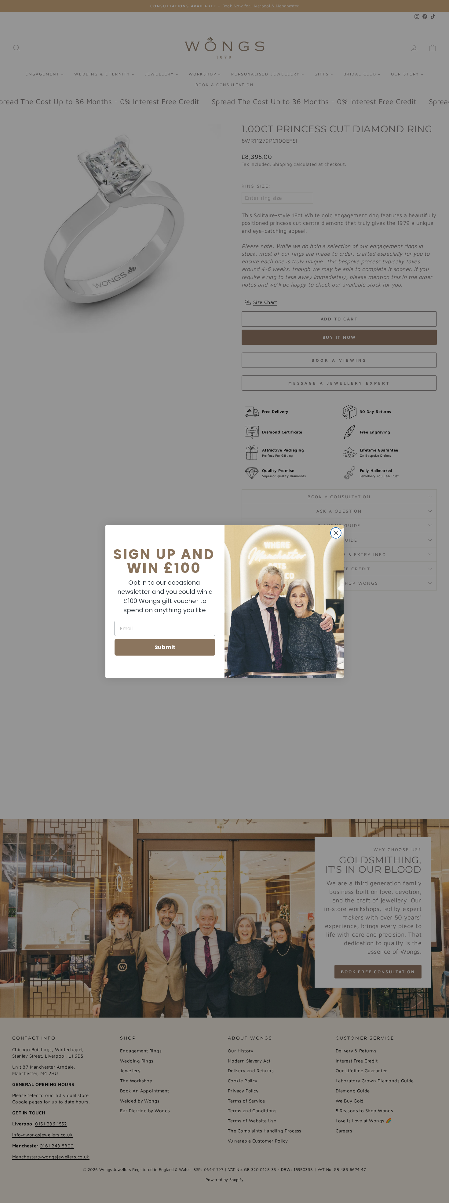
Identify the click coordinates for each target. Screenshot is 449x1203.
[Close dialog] (335, 533)
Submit (165, 647)
